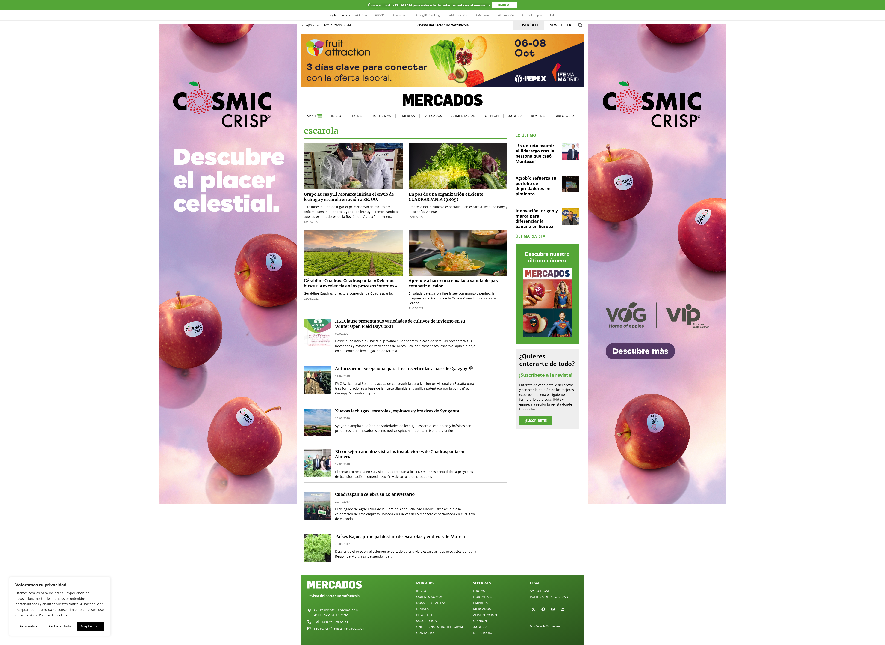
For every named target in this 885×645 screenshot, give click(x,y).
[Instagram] (553, 609)
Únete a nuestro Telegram (439, 626)
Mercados (433, 115)
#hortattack (400, 15)
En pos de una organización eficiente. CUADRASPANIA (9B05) (446, 196)
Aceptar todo (90, 626)
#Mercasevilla (458, 15)
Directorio (564, 115)
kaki (552, 15)
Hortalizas (381, 115)
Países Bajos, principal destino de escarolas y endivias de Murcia (400, 536)
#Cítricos (361, 15)
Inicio (336, 115)
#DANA (380, 15)
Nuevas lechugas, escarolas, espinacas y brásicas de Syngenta (397, 411)
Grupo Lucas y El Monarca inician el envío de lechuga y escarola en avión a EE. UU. (349, 196)
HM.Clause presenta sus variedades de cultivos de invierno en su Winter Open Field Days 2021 (400, 323)
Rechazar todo (60, 626)
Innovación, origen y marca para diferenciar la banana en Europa (537, 218)
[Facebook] (543, 609)
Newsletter (426, 614)
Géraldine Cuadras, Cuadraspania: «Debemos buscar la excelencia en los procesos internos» (350, 283)
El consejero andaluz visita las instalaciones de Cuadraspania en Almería (399, 454)
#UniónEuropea (532, 15)
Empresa (407, 115)
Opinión (492, 115)
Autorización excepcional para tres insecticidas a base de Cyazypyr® (404, 368)
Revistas (538, 115)
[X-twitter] (533, 609)
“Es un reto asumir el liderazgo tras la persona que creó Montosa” (535, 153)
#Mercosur (483, 15)
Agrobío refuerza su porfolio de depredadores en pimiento (536, 186)
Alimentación (463, 115)
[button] (580, 25)
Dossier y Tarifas (431, 602)
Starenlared (553, 626)
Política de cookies (53, 615)
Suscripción (426, 620)
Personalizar (29, 626)
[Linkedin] (562, 609)
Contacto (425, 632)
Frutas (356, 115)
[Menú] (319, 115)
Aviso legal (539, 590)
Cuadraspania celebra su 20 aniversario (375, 494)
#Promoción (506, 15)
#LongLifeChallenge (428, 15)
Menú (311, 116)
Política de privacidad (549, 596)
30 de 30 (515, 115)
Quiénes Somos (429, 596)
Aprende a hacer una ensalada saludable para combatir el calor (454, 283)
